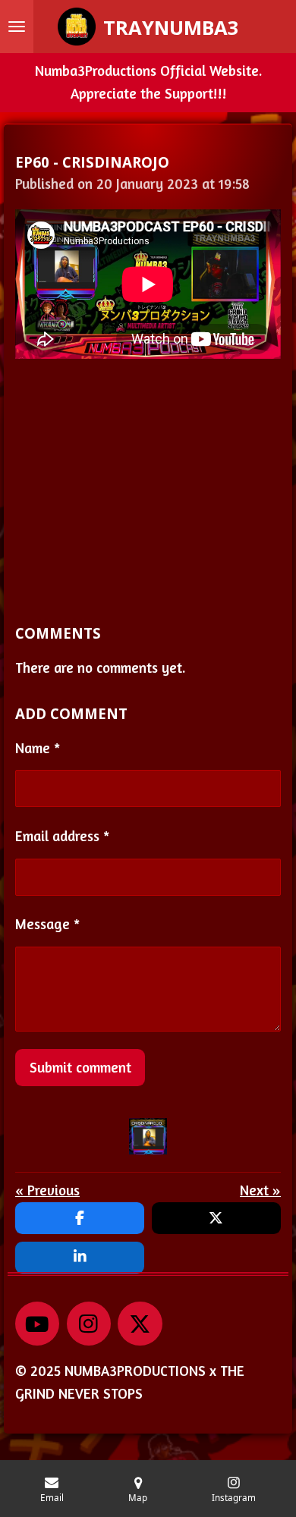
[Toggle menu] (16, 26)
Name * (37, 748)
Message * (47, 924)
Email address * (62, 836)
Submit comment (80, 1067)
